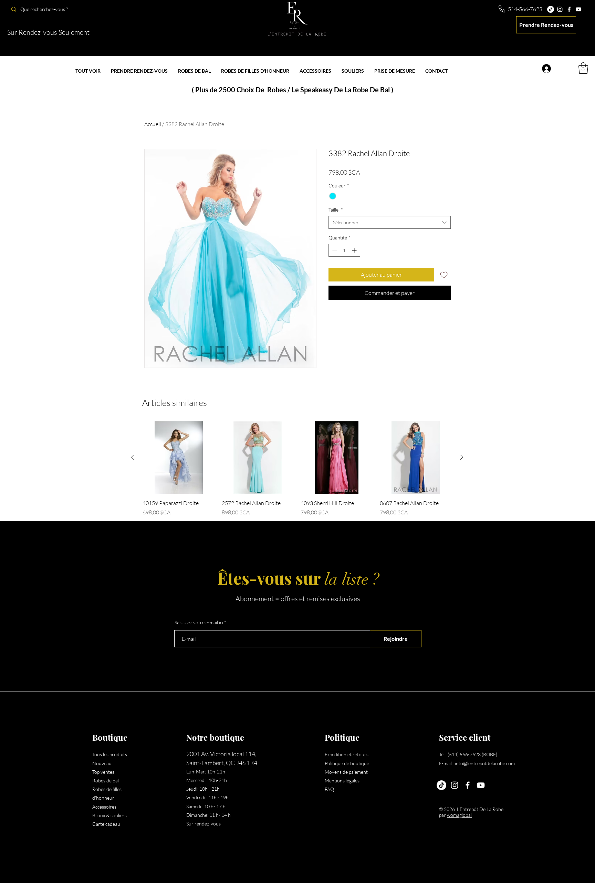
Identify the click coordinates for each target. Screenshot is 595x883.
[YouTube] (578, 9)
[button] (583, 68)
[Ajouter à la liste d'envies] (444, 274)
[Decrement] (334, 250)
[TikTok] (550, 9)
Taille (335, 210)
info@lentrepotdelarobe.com (485, 763)
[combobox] (389, 222)
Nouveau (102, 763)
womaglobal (459, 815)
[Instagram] (559, 9)
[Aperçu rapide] (179, 457)
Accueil (152, 124)
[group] (297, 469)
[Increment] (355, 250)
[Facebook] (569, 9)
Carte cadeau (106, 824)
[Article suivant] (462, 457)
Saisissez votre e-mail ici (199, 622)
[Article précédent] (132, 457)
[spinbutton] (344, 250)
